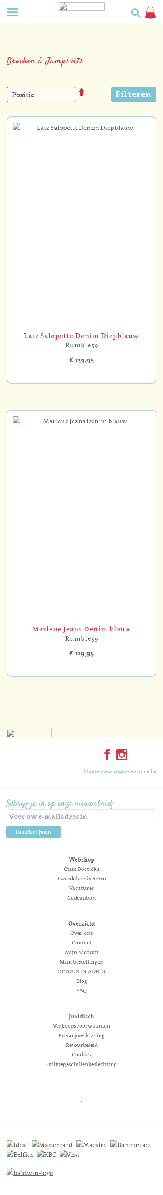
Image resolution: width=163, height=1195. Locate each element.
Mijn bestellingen (81, 961)
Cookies (81, 1054)
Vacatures (81, 888)
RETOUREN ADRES (81, 971)
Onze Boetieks (81, 869)
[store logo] (82, 19)
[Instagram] (120, 755)
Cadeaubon (81, 897)
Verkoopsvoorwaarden (81, 1025)
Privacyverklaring (81, 1035)
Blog (81, 981)
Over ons (81, 933)
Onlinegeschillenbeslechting (81, 1064)
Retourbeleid (82, 1045)
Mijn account (82, 952)
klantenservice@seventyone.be (120, 771)
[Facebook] (105, 755)
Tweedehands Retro (81, 878)
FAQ (81, 990)
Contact (82, 942)
